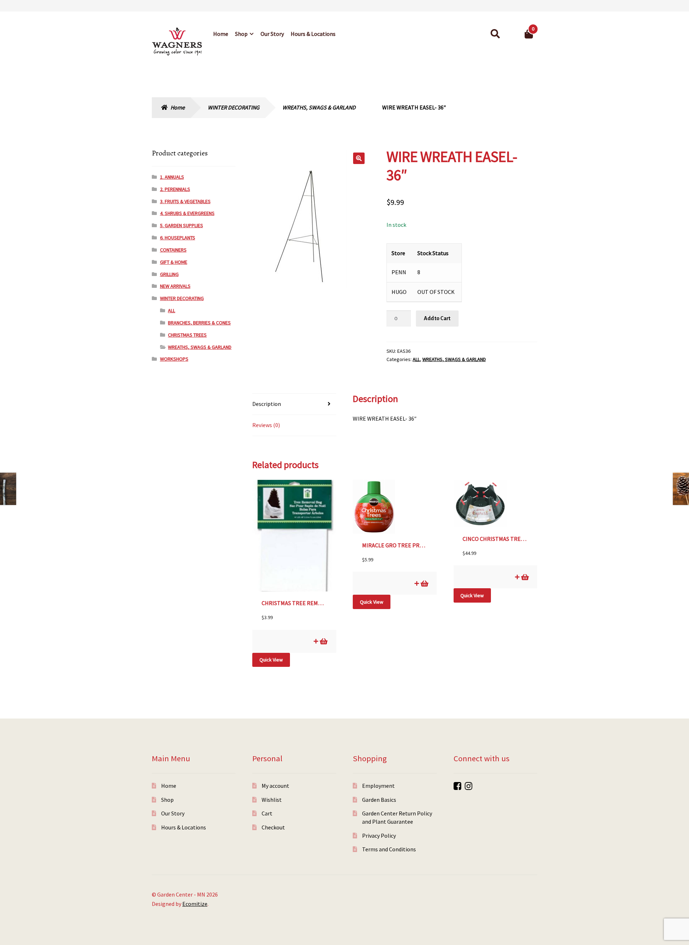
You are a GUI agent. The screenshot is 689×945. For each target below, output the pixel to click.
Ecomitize (194, 903)
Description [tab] (266, 403)
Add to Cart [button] (323, 641)
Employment (378, 785)
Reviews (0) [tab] (266, 425)
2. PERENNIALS (175, 189)
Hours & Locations (313, 33)
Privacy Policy (379, 835)
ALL (416, 359)
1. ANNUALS (172, 177)
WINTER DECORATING (233, 107)
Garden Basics (379, 799)
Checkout (273, 827)
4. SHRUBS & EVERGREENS (187, 213)
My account (275, 785)
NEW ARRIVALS (175, 286)
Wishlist (272, 799)
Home (220, 33)
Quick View (271, 659)
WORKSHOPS (174, 359)
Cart (267, 813)
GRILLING (169, 274)
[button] (359, 158)
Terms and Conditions (389, 849)
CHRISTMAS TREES (187, 335)
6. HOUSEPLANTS (177, 237)
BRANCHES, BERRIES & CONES (199, 322)
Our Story (272, 33)
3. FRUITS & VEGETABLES (185, 201)
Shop (241, 33)
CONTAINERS (173, 250)
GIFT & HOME (173, 262)
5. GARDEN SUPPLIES (181, 225)
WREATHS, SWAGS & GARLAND (319, 107)
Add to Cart (437, 318)
